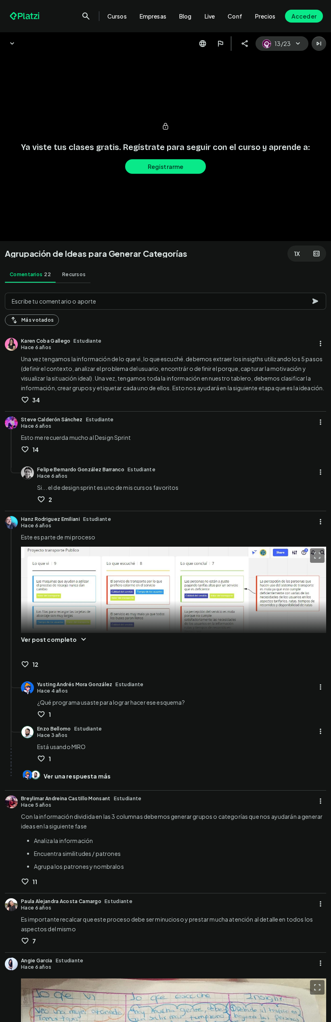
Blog (185, 16)
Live (210, 16)
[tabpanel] (165, 655)
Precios (265, 16)
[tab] (30, 274)
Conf (235, 16)
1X (297, 253)
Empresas (153, 16)
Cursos (117, 16)
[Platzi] (25, 16)
